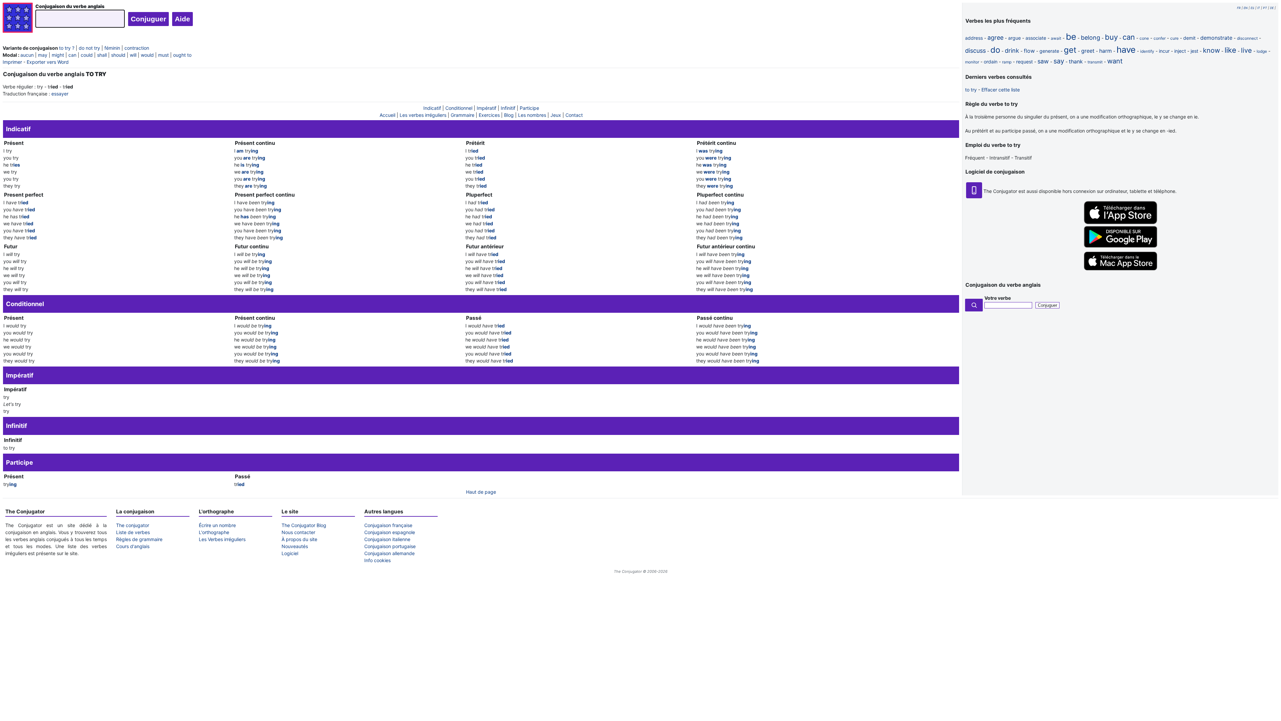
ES (1252, 8)
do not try (89, 48)
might (58, 55)
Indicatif (432, 108)
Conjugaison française (388, 525)
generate (1049, 51)
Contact (574, 115)
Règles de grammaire (139, 539)
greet (1088, 50)
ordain (990, 61)
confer (1160, 38)
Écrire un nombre (217, 525)
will (133, 55)
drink (1012, 50)
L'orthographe (214, 532)
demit (1189, 38)
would (147, 55)
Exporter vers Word (48, 62)
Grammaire (462, 115)
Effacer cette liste (1000, 89)
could (87, 55)
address (974, 38)
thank (1076, 61)
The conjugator (132, 525)
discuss (975, 50)
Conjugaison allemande (389, 553)
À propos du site (299, 539)
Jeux (555, 115)
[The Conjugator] (18, 18)
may (42, 55)
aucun (27, 55)
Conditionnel (458, 108)
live (1246, 50)
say (1058, 61)
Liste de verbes (133, 532)
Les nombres (532, 115)
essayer (59, 93)
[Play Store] (1120, 246)
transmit (1095, 61)
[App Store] (1120, 222)
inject (1180, 51)
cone (1144, 38)
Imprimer (12, 62)
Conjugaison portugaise (390, 546)
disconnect (1247, 38)
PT (1265, 8)
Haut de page (481, 492)
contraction (136, 48)
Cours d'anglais (132, 546)
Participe (529, 108)
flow (1029, 50)
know (1211, 50)
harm (1105, 50)
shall (102, 55)
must (163, 55)
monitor (972, 61)
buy (1111, 37)
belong (1090, 37)
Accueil (387, 115)
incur (1164, 51)
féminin (112, 48)
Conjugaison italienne (387, 539)
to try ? (66, 48)
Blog (509, 115)
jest (1194, 51)
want (1115, 61)
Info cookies (377, 560)
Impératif (486, 108)
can (72, 55)
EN (1246, 8)
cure (1174, 38)
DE (1272, 8)
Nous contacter (298, 532)
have (1126, 49)
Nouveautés (295, 546)
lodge (1262, 51)
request (1024, 61)
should (118, 55)
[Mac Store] (1120, 271)
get (1070, 50)
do (995, 50)
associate (1035, 38)
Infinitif (508, 108)
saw (1043, 61)
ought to (182, 55)
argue (1014, 38)
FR (1239, 8)
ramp (1006, 61)
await (1056, 38)
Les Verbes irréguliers (222, 539)
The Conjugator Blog (304, 525)
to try (971, 89)
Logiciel (290, 553)
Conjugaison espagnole (389, 532)
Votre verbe (997, 298)
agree (995, 37)
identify (1147, 51)
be (1071, 36)
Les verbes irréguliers (423, 115)
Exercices (489, 115)
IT (1258, 8)
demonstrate (1216, 37)
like (1230, 50)
